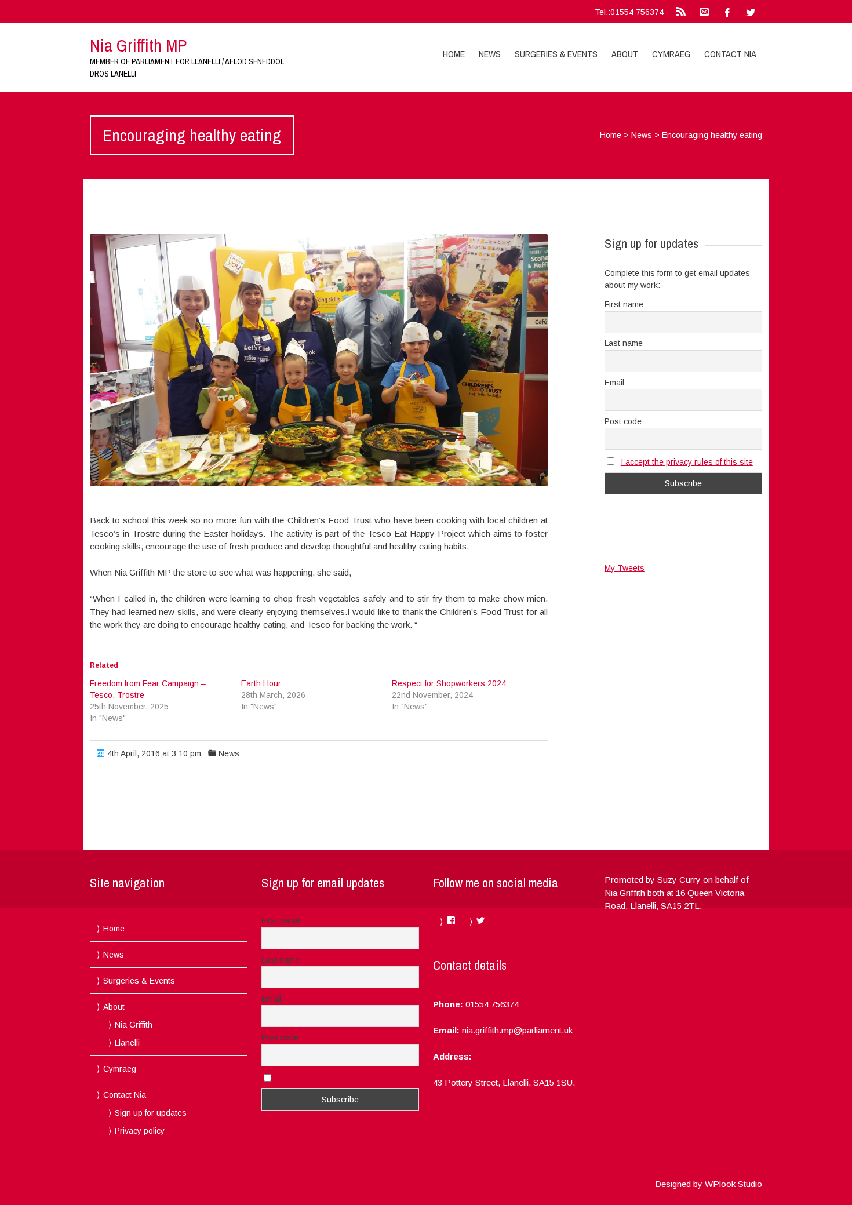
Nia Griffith (133, 1024)
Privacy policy (140, 1130)
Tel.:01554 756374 (629, 12)
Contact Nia (730, 54)
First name (624, 304)
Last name (624, 343)
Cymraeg (671, 54)
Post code (623, 421)
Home (454, 54)
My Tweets (625, 568)
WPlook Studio (733, 1184)
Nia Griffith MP (138, 45)
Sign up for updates (151, 1112)
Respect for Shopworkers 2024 (449, 683)
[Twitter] (750, 11)
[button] (319, 360)
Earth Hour (261, 683)
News (490, 54)
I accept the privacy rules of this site (687, 462)
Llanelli (127, 1042)
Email (614, 382)
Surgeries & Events (556, 54)
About (624, 54)
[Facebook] (727, 11)
